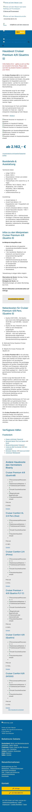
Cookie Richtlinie (16, 804)
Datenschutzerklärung (9, 802)
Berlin (11, 745)
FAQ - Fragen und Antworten (10, 772)
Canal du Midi (10, 447)
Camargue (9, 453)
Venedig (8, 755)
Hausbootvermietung (8, 774)
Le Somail (18, 447)
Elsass (11, 747)
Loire (7, 749)
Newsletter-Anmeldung (9, 770)
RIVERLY (12, 115)
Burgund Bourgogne (12, 445)
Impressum (6, 804)
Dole (7, 443)
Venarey (21, 445)
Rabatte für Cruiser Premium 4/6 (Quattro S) (13, 350)
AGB (19, 802)
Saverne (20, 439)
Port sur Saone (20, 441)
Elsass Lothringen (11, 439)
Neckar (16, 745)
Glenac (14, 451)
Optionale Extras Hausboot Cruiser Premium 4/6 (14, 344)
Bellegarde (16, 453)
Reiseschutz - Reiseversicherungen (12, 768)
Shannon (8, 753)
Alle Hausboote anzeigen (16, 710)
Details (8, 509)
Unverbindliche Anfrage (9, 153)
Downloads (5, 776)
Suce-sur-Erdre (24, 451)
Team (25, 804)
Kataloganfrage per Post (9, 766)
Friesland (10, 751)
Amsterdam (17, 751)
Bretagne (8, 451)
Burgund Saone (10, 441)
